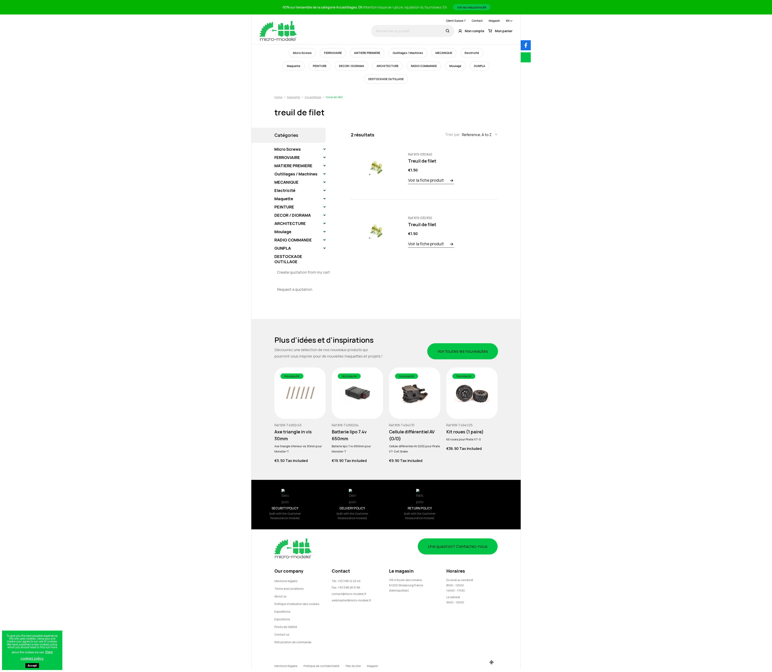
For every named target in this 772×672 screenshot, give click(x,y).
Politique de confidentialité (322, 666)
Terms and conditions (289, 589)
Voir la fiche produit (426, 180)
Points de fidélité (285, 627)
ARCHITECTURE (387, 66)
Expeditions (282, 611)
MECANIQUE (443, 53)
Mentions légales (286, 581)
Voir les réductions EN (471, 7)
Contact (477, 21)
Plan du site (353, 666)
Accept (32, 665)
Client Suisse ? (456, 21)
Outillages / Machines (408, 53)
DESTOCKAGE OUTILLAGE (386, 79)
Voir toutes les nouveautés (462, 351)
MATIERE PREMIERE (367, 53)
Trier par (452, 134)
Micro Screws (302, 53)
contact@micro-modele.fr (349, 594)
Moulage (455, 66)
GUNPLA (479, 66)
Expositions (282, 619)
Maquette (293, 66)
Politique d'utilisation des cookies (296, 604)
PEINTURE (319, 66)
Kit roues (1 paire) (465, 432)
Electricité (472, 53)
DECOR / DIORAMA (351, 66)
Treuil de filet (422, 161)
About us (280, 596)
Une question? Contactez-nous (457, 546)
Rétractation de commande (292, 642)
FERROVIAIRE (333, 53)
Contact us (281, 634)
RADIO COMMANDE (424, 66)
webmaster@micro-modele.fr (351, 600)
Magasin (494, 21)
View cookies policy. (37, 655)
